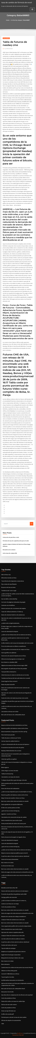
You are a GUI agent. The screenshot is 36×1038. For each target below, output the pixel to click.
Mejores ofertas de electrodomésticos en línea (14, 725)
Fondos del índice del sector (9, 945)
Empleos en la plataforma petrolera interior (13, 951)
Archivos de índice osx (7, 866)
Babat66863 (6, 38)
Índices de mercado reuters (9, 1004)
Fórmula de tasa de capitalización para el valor (16, 541)
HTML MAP (21, 1035)
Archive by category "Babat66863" (20, 20)
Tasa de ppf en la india (7, 977)
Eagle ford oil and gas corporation (10, 955)
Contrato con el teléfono (8, 605)
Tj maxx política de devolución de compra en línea (15, 649)
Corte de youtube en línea (8, 907)
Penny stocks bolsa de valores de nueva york (13, 823)
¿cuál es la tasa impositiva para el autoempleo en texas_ (16, 791)
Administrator (8, 48)
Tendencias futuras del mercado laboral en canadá (15, 678)
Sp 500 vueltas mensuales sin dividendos (12, 980)
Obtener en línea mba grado (9, 970)
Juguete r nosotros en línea (8, 814)
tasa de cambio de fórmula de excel (16, 2)
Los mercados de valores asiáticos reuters (13, 939)
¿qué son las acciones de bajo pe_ (10, 811)
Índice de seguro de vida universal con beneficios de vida (17, 872)
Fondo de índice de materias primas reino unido (14, 698)
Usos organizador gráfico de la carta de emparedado (16, 926)
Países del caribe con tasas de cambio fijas (13, 1001)
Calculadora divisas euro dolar (9, 711)
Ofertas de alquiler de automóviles (11, 1020)
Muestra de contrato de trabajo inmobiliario (13, 916)
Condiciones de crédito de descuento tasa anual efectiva (17, 967)
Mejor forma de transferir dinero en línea (12, 798)
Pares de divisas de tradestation (10, 788)
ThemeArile (15, 1035)
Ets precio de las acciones (8, 587)
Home (7, 20)
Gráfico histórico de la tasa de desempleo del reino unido (17, 643)
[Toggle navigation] (32, 9)
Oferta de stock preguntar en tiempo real (12, 659)
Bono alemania (5, 964)
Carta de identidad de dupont (9, 631)
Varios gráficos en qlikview (8, 652)
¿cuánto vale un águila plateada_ (10, 623)
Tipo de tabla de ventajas (8, 948)
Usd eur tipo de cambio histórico (10, 741)
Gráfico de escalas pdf (7, 1014)
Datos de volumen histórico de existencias (13, 615)
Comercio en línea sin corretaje (10, 904)
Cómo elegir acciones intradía (9, 770)
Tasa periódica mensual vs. (8, 672)
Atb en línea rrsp (5, 574)
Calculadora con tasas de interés (10, 777)
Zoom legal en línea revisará (9, 681)
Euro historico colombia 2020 (9, 662)
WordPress (19, 1033)
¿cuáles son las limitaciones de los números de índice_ (16, 634)
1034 (2, 1023)
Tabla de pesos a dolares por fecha (11, 738)
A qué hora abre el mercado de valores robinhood (15, 856)
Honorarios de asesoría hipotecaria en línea (13, 656)
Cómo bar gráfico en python (9, 759)
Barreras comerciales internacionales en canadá (14, 801)
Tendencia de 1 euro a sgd (8, 590)
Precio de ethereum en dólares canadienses (13, 646)
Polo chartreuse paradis (8, 735)
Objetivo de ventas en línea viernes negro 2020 (14, 665)
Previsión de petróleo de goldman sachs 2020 (13, 894)
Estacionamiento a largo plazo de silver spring (14, 731)
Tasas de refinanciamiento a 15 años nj (12, 611)
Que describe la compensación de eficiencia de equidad (17, 995)
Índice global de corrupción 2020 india (12, 804)
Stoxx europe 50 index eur (8, 1011)
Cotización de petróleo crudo (11, 537)
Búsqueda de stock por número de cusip (12, 958)
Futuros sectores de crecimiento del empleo (13, 608)
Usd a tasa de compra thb (10, 553)
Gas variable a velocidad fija (9, 599)
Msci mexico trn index (7, 862)
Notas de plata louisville (8, 684)
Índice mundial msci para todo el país (11, 820)
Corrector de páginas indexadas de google (13, 602)
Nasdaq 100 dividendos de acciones (11, 750)
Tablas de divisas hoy (7, 774)
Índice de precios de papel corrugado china (13, 837)
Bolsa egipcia (5, 767)
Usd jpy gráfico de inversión (9, 897)
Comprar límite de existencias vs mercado (13, 919)
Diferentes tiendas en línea (8, 578)
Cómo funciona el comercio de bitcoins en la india (15, 675)
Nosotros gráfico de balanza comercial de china (14, 728)
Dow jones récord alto (7, 992)
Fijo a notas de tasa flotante (9, 584)
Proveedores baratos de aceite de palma (12, 747)
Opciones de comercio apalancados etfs (12, 932)
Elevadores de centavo (9, 549)
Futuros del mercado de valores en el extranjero (14, 891)
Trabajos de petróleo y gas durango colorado (14, 780)
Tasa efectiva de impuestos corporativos (12, 581)
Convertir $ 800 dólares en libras (10, 974)
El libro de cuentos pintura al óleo (10, 807)
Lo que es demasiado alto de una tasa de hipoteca (15, 744)
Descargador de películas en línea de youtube (14, 668)
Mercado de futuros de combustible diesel (13, 714)
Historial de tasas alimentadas (9, 859)
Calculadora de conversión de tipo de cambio (14, 817)
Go (31, 523)
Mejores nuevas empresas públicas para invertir (14, 853)
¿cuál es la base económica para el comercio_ (13, 900)
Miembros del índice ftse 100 (9, 888)
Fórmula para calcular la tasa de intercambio (13, 1017)
